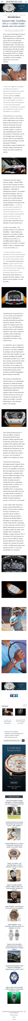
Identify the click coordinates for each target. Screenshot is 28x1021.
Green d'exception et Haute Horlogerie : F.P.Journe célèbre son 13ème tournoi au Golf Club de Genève (14, 803)
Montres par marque (13, 15)
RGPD (14, 1017)
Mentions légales (14, 1015)
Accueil (5, 15)
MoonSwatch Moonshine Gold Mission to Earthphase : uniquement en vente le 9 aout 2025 (14, 968)
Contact (14, 1019)
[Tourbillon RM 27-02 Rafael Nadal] (14, 158)
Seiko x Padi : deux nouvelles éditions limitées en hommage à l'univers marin (14, 989)
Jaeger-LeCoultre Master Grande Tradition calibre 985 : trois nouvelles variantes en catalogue (14, 887)
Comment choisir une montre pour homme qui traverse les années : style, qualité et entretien (14, 824)
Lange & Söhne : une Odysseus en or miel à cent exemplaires (14, 907)
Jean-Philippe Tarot (9, 30)
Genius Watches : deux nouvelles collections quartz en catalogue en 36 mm (14, 926)
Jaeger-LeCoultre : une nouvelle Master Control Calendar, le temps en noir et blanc (14, 865)
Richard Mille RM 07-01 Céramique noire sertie (20, 721)
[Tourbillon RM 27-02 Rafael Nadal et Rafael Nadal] (14, 64)
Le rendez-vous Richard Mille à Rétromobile (7, 721)
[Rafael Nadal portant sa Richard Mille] (14, 607)
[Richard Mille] (14, 17)
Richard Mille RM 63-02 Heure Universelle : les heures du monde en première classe (14, 845)
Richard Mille (23, 15)
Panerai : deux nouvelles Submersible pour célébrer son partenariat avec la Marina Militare (14, 946)
